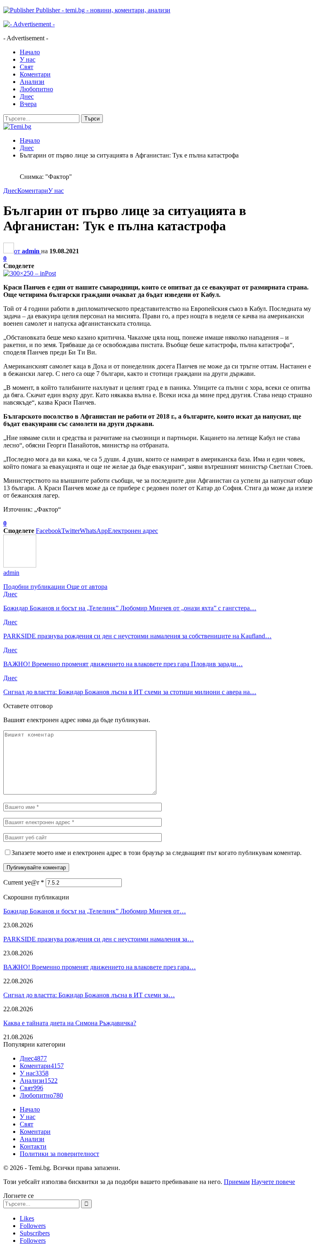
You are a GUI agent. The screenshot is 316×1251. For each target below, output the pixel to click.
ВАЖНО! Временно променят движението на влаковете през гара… (99, 967)
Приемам (237, 1181)
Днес (27, 96)
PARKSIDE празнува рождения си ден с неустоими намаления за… (98, 939)
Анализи (32, 81)
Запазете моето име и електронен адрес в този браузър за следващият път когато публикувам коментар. (157, 852)
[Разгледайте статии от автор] (19, 565)
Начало (30, 52)
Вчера (28, 103)
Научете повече (273, 1181)
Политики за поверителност (59, 1153)
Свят (26, 66)
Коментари (35, 74)
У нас (27, 59)
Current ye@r (23, 882)
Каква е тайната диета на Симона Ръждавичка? (69, 1022)
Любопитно (36, 89)
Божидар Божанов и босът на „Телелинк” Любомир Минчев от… (94, 911)
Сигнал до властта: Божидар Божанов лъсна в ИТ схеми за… (89, 995)
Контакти (33, 1146)
